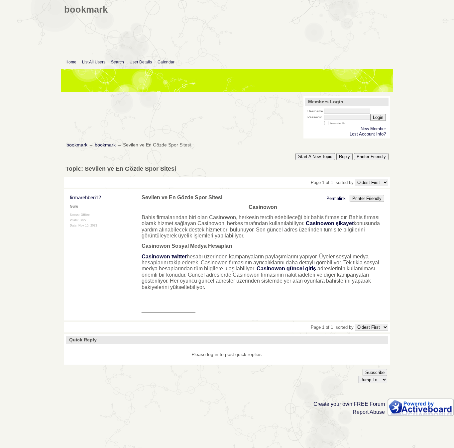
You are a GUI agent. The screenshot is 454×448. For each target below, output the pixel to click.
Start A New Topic (315, 156)
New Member (373, 128)
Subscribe (375, 372)
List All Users (93, 62)
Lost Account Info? (368, 134)
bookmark (76, 144)
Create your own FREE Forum (349, 404)
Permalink (336, 198)
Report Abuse (369, 412)
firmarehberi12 (85, 197)
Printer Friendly (371, 156)
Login (378, 117)
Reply (344, 156)
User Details (141, 62)
